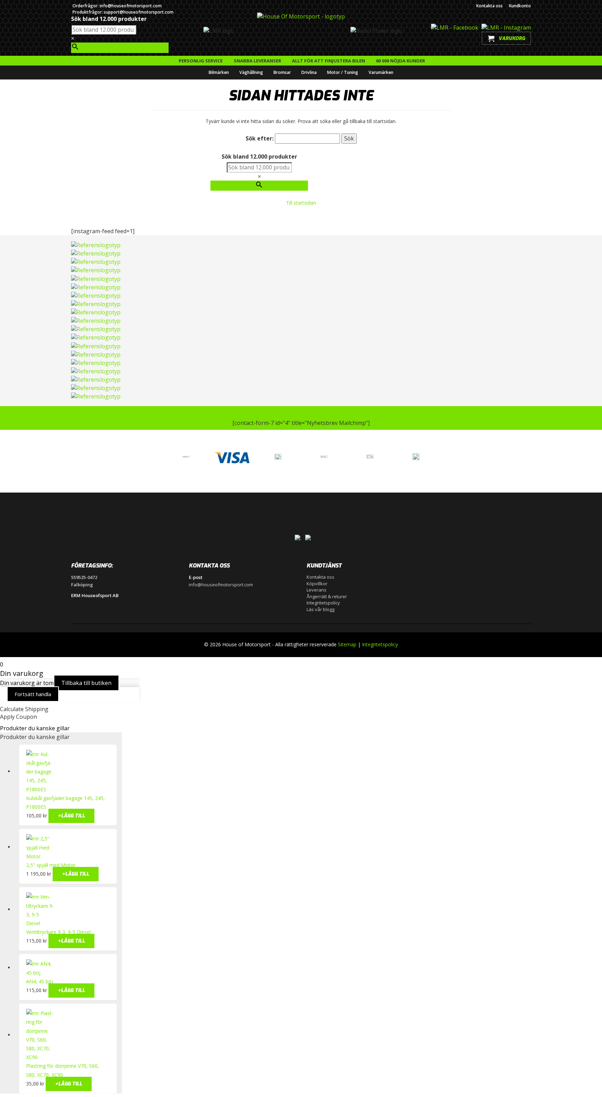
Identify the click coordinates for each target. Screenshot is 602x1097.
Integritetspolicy (323, 603)
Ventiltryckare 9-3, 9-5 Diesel (58, 932)
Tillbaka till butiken (86, 683)
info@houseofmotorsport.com (221, 584)
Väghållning (251, 72)
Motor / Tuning (342, 72)
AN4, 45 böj (39, 981)
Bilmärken (219, 72)
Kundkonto (520, 6)
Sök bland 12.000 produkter (109, 19)
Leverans (316, 590)
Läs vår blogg (320, 609)
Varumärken (381, 72)
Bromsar (282, 72)
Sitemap (347, 644)
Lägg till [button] (71, 816)
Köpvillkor (317, 583)
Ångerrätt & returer (327, 596)
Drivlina (309, 72)
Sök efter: (259, 138)
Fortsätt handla (33, 694)
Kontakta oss (489, 6)
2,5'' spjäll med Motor (50, 865)
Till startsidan (301, 202)
